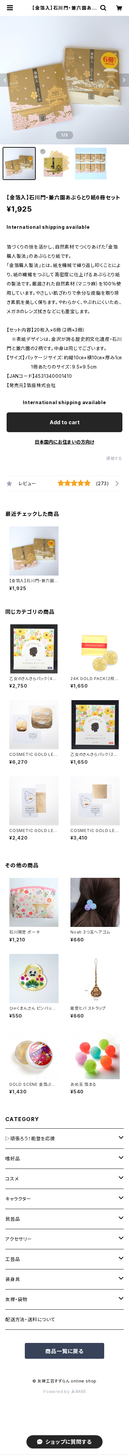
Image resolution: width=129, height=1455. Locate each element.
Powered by (57, 1391)
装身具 (12, 1279)
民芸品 (12, 1219)
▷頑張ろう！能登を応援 (30, 1138)
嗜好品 (12, 1158)
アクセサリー (18, 1239)
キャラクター (18, 1199)
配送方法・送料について (30, 1319)
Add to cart (65, 422)
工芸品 (12, 1259)
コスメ (12, 1178)
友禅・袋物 (16, 1299)
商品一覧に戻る (64, 1351)
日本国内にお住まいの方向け (64, 442)
